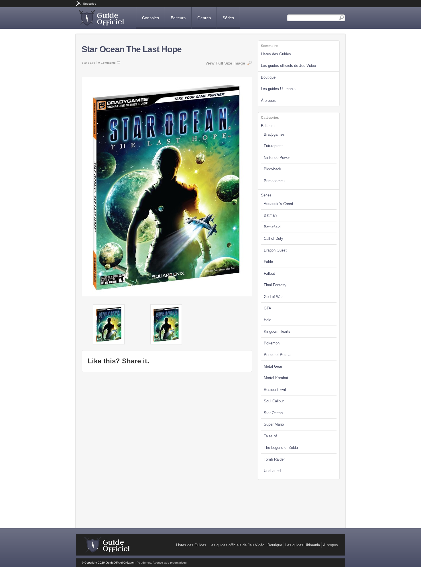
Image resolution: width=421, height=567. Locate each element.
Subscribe (89, 3)
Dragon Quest (275, 250)
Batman (270, 215)
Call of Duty (273, 238)
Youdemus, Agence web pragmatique (162, 562)
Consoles (150, 17)
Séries (228, 17)
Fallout (269, 273)
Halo (267, 320)
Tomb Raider (274, 459)
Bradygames (274, 134)
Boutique (268, 77)
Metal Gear (273, 366)
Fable (268, 262)
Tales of (270, 436)
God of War (273, 297)
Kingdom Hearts (277, 331)
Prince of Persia (277, 354)
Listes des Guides (276, 54)
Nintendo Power (277, 157)
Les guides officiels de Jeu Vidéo (288, 65)
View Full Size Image (225, 63)
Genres (204, 17)
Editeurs (178, 17)
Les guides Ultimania (278, 89)
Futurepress (274, 146)
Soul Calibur (274, 401)
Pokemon (272, 343)
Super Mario (274, 424)
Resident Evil (275, 389)
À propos (268, 100)
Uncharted (272, 471)
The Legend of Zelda (281, 447)
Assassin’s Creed (278, 204)
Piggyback (272, 169)
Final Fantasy (275, 285)
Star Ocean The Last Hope (132, 49)
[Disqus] (167, 449)
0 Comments (107, 62)
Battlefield (272, 227)
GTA (267, 308)
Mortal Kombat (276, 378)
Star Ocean (273, 413)
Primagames (274, 181)
